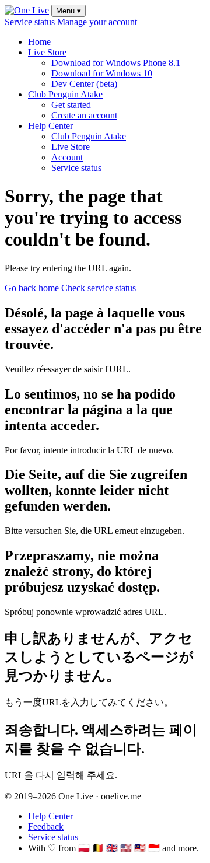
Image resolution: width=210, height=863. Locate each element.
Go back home (32, 288)
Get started (71, 105)
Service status (30, 22)
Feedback (46, 826)
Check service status (98, 288)
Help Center (50, 126)
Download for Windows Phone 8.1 (115, 63)
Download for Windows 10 (101, 73)
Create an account (84, 115)
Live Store (47, 52)
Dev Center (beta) (84, 84)
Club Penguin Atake (65, 94)
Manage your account (97, 22)
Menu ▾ (68, 10)
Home (39, 42)
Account (67, 157)
